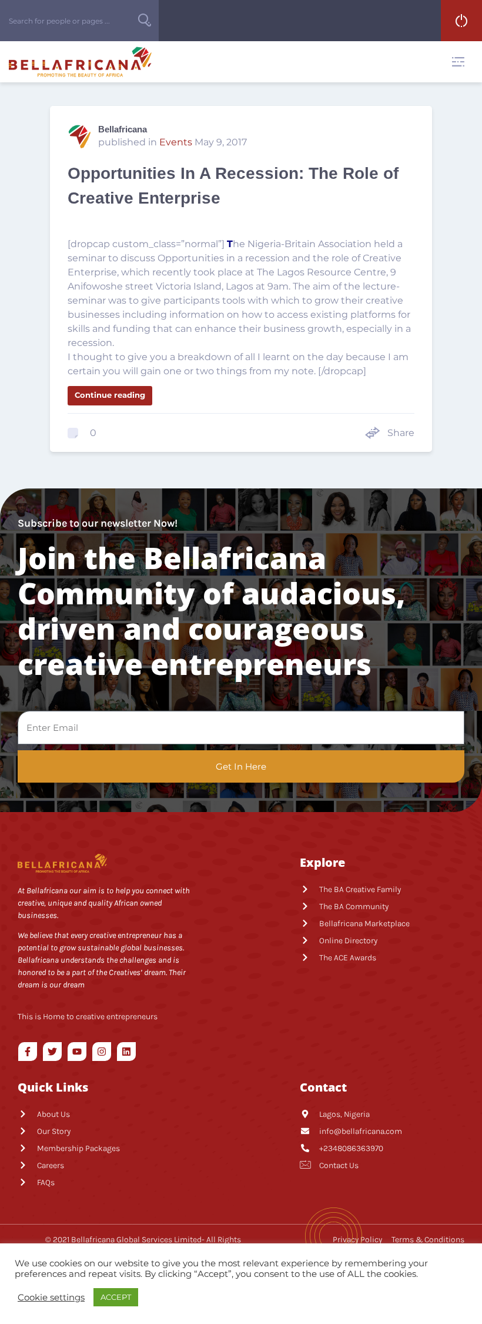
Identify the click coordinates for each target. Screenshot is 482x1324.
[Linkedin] (126, 1051)
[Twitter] (52, 1051)
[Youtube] (77, 1051)
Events (175, 142)
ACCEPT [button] (116, 1297)
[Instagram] (101, 1051)
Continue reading (110, 395)
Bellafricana (122, 129)
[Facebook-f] (27, 1051)
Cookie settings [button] (51, 1297)
